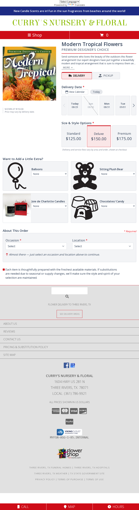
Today (96, 91)
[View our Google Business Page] (72, 367)
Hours (117, 506)
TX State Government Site (87, 473)
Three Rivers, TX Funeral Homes (50, 467)
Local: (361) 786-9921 (69, 393)
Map (70, 506)
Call (24, 506)
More (66, 67)
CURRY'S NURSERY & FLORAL (69, 23)
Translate (80, 5)
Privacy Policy (45, 479)
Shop (37, 35)
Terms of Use (95, 479)
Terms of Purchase (70, 479)
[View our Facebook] (66, 367)
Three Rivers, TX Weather (50, 473)
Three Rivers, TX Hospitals (92, 467)
